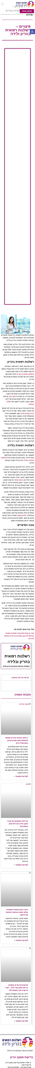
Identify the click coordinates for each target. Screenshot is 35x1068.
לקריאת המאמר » (21, 776)
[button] (32, 31)
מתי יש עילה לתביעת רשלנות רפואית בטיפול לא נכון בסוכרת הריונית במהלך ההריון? (19, 636)
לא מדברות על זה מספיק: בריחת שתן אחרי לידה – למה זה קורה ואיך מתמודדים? (16, 987)
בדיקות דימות (26, 1065)
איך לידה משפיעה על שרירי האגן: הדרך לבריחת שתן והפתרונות (17, 823)
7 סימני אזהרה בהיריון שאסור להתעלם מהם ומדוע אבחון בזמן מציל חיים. (16, 740)
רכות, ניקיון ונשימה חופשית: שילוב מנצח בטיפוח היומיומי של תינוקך (17, 912)
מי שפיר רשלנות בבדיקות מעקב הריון (18, 1062)
